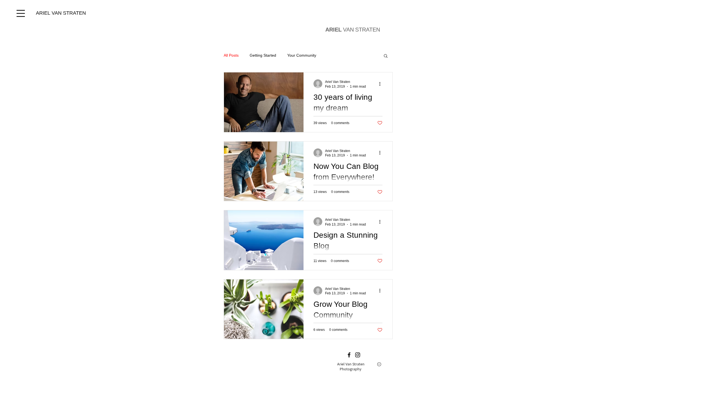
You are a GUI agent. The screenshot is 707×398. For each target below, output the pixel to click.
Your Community (301, 55)
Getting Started (263, 55)
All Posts (231, 55)
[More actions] (381, 83)
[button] (21, 13)
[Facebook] (349, 355)
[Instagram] (357, 355)
